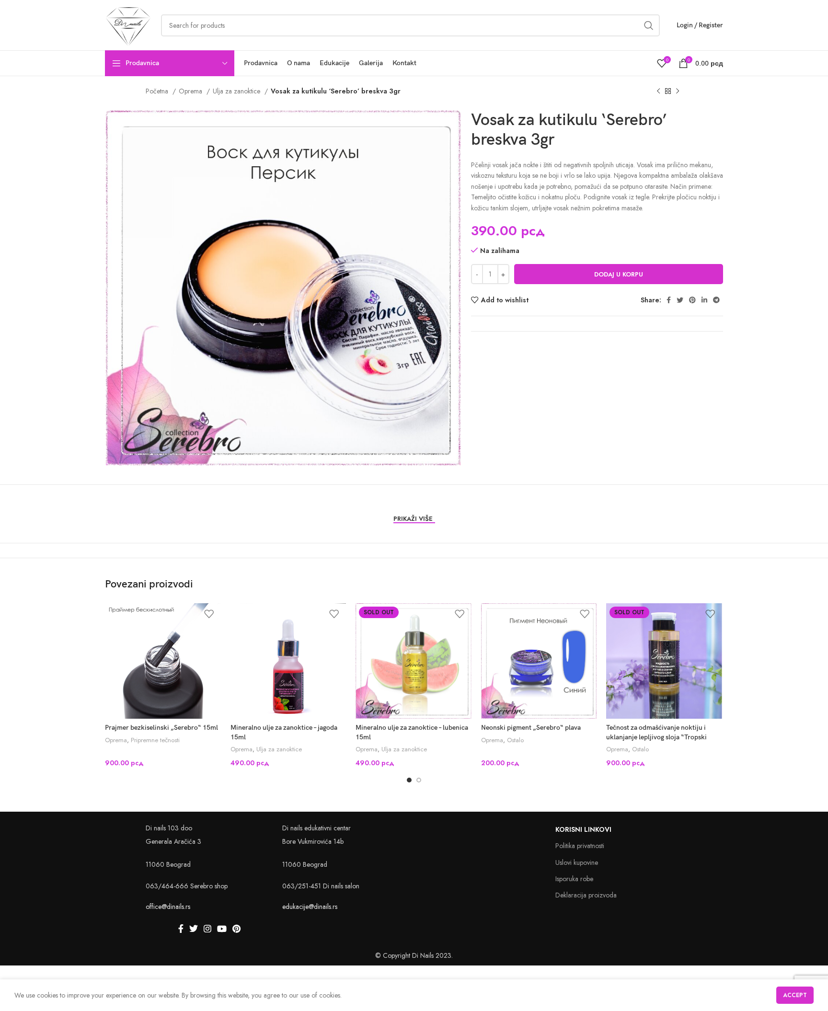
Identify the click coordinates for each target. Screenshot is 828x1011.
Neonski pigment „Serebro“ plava (531, 728)
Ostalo (515, 740)
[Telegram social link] (716, 300)
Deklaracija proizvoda (586, 895)
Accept (795, 995)
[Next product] (677, 91)
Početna (158, 91)
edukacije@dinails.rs (309, 906)
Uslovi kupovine (576, 862)
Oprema (191, 91)
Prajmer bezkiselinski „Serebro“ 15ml (161, 728)
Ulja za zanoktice (237, 91)
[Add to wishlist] (209, 614)
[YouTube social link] (222, 928)
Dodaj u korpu (618, 274)
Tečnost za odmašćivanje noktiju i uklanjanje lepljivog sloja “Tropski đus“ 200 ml (656, 737)
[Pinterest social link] (692, 300)
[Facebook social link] (669, 300)
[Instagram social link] (207, 928)
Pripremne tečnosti (155, 740)
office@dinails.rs (168, 906)
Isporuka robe (574, 879)
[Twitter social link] (680, 300)
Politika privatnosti (579, 845)
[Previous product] (658, 91)
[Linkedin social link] (704, 300)
